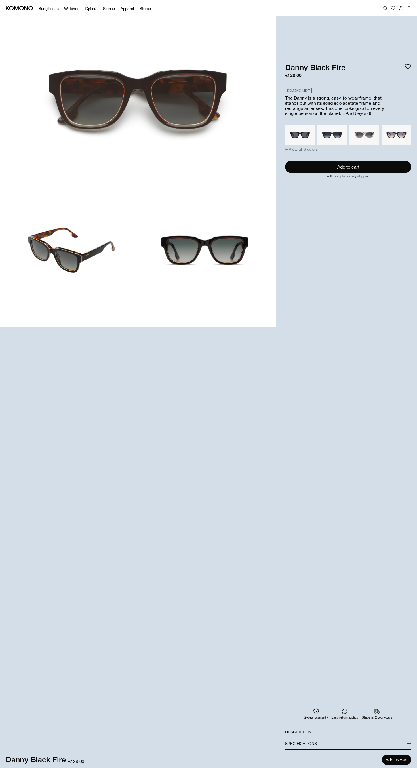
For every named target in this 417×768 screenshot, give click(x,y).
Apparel (127, 8)
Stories (109, 8)
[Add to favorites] (408, 67)
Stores (145, 8)
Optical (91, 8)
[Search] (385, 8)
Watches (71, 8)
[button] (301, 149)
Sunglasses (48, 8)
